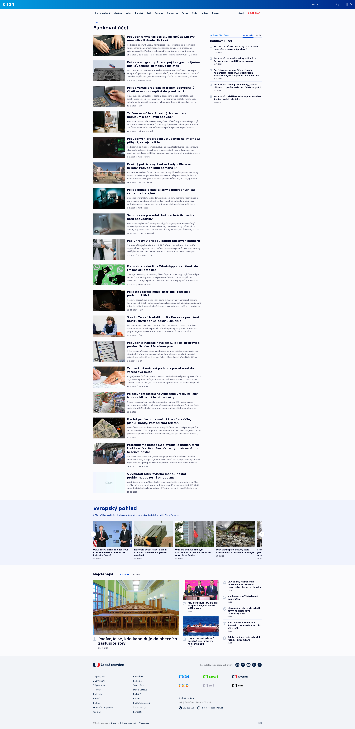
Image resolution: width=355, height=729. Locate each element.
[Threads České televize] (259, 665)
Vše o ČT (97, 711)
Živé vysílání (99, 680)
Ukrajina (118, 13)
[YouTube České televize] (248, 665)
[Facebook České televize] (243, 665)
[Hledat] (337, 4)
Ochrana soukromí (128, 723)
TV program (99, 676)
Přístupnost (144, 723)
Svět (149, 13)
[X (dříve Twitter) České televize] (254, 665)
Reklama (137, 680)
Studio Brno (138, 685)
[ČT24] (8, 4)
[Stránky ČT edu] (237, 685)
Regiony (159, 13)
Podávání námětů (141, 703)
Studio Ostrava (140, 689)
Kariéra (136, 698)
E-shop (96, 703)
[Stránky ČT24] (184, 676)
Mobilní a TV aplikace (103, 707)
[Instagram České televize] (237, 665)
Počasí (185, 13)
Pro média (138, 676)
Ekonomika (172, 13)
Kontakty (137, 711)
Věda (194, 13)
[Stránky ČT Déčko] (183, 685)
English (114, 723)
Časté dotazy (139, 707)
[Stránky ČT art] (208, 685)
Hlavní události (102, 13)
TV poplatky (99, 685)
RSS (260, 723)
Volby (128, 13)
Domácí (139, 13)
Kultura (204, 13)
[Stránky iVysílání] (240, 676)
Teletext (97, 689)
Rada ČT (137, 694)
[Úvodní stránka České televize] (108, 665)
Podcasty (216, 13)
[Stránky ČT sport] (210, 676)
